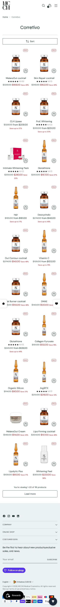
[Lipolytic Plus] (16, 454)
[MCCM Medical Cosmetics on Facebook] (4, 517)
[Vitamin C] (44, 241)
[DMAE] (44, 284)
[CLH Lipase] (16, 104)
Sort (32, 41)
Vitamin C (44, 258)
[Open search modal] (43, 5)
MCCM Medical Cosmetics (29, 586)
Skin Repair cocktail (44, 78)
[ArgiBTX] (44, 371)
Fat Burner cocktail (15, 301)
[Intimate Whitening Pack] (16, 151)
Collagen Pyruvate (44, 341)
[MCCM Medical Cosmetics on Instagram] (9, 517)
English (5, 582)
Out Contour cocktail (16, 258)
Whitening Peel (44, 471)
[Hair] (16, 198)
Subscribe (52, 559)
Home (5, 17)
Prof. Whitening (44, 121)
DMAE (44, 301)
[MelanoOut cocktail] (16, 61)
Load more (30, 493)
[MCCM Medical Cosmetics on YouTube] (13, 517)
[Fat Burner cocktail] (16, 284)
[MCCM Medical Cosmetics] (6, 5)
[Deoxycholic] (44, 198)
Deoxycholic (44, 214)
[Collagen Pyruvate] (44, 324)
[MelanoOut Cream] (16, 414)
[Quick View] (25, 70)
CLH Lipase (16, 121)
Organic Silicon (16, 388)
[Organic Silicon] (16, 371)
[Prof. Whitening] (44, 104)
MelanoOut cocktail (16, 78)
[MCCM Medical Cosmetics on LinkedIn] (18, 517)
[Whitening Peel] (44, 454)
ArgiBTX (44, 388)
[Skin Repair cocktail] (44, 61)
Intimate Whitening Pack (16, 168)
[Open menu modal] (56, 5)
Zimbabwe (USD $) (23, 582)
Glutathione (44, 168)
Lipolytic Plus (16, 471)
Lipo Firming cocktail (44, 431)
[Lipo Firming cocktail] (44, 414)
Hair (16, 214)
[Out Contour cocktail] (16, 241)
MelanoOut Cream (15, 431)
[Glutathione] (44, 151)
